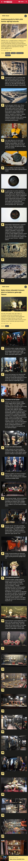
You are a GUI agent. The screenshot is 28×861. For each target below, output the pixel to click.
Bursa (7, 326)
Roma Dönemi (20, 53)
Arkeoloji (8, 53)
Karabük (13, 53)
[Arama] (26, 2)
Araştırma (8, 55)
